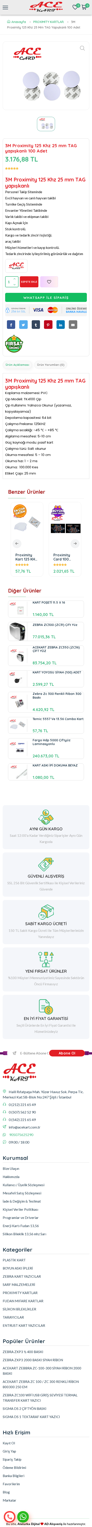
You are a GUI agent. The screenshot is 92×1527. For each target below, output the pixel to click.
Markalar (9, 1500)
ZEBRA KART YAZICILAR (22, 1276)
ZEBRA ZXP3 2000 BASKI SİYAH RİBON (33, 1360)
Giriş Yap (9, 1451)
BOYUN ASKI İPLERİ (18, 1268)
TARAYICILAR (13, 1317)
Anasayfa (18, 22)
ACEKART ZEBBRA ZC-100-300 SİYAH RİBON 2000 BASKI (42, 1370)
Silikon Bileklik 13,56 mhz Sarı (24, 1234)
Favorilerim (11, 1484)
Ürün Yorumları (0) (50, 364)
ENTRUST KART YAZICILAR (24, 1325)
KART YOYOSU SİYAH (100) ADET (57, 672)
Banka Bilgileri (13, 1476)
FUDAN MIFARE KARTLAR (23, 1301)
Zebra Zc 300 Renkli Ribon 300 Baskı (57, 696)
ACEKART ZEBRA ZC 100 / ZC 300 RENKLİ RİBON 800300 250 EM (41, 1384)
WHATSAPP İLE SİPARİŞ (46, 297)
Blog (6, 1492)
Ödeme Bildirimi (14, 1468)
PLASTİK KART (14, 1260)
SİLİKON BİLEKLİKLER (19, 1309)
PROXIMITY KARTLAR (48, 22)
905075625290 (21, 1134)
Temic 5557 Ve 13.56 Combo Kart (58, 719)
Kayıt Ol (9, 1443)
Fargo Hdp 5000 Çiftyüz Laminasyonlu (52, 742)
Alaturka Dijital (28, 1524)
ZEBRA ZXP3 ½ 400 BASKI (23, 1352)
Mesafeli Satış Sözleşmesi (22, 1193)
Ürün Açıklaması (17, 364)
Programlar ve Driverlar (21, 1218)
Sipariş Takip (12, 1459)
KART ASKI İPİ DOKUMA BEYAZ (55, 765)
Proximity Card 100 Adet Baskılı (30, 557)
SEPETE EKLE (29, 281)
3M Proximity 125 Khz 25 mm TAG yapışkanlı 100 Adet (69, 557)
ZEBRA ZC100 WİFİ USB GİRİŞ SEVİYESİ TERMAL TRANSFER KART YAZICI (40, 1397)
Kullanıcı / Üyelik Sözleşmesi (23, 1185)
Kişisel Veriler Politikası (20, 1209)
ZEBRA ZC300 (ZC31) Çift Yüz (55, 625)
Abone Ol (67, 1053)
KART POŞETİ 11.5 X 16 (49, 602)
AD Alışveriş (53, 1524)
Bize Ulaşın (11, 1169)
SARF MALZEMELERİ (19, 1285)
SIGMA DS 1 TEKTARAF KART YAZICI (31, 1417)
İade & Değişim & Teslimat (22, 1201)
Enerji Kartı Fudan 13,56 (21, 1226)
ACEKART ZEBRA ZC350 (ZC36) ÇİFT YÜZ (56, 649)
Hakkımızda (11, 1177)
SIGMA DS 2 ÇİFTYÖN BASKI (24, 1409)
